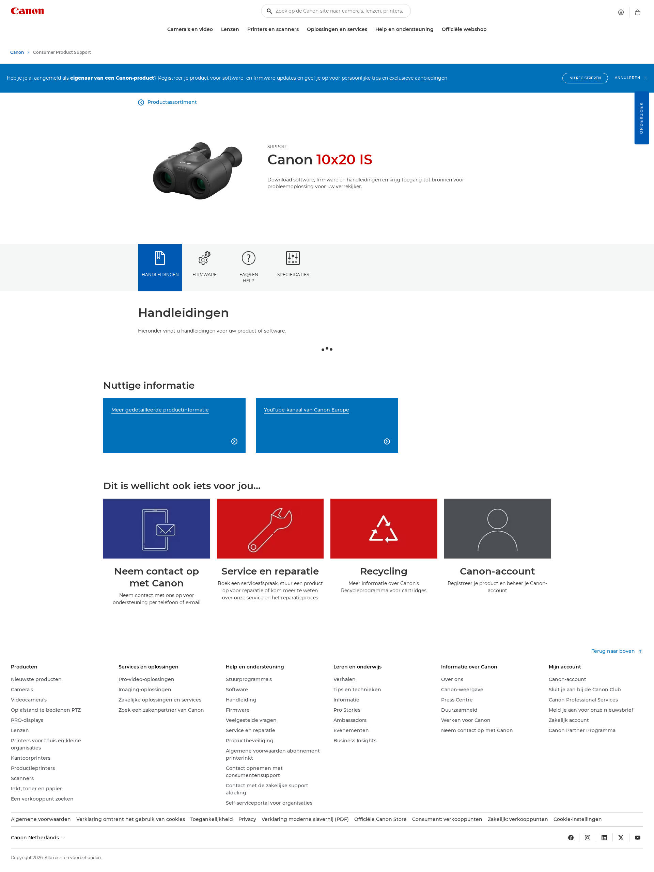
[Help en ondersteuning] (436, 29)
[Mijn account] (621, 12)
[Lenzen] (242, 29)
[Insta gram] (587, 837)
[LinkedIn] (604, 837)
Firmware (204, 274)
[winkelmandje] (637, 12)
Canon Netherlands (35, 838)
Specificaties (293, 274)
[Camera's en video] (215, 29)
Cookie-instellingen (578, 819)
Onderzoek (641, 118)
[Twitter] (621, 837)
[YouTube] (637, 837)
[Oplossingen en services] (370, 29)
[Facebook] (571, 837)
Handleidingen (160, 274)
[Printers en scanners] (301, 29)
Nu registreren (585, 78)
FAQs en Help (248, 277)
